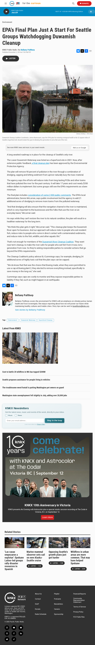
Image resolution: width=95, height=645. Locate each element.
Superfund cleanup (45, 320)
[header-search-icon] (73, 3)
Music (10, 415)
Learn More (47, 517)
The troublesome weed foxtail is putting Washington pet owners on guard (33, 387)
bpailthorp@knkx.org (81, 306)
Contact (38, 599)
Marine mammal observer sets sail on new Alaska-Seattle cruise (36, 556)
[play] (6, 11)
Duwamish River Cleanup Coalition (58, 242)
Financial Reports (79, 594)
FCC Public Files (79, 617)
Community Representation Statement (79, 600)
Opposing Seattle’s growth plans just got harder (58, 554)
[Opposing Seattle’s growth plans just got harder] (58, 542)
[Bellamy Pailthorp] (7, 299)
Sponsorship (58, 614)
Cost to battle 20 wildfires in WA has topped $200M (23, 372)
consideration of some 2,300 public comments (49, 195)
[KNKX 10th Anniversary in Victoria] (47, 466)
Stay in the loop (54, 420)
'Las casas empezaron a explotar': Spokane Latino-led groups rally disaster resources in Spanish (14, 560)
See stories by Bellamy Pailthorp (30, 310)
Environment (7, 22)
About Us (38, 594)
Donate (85, 3)
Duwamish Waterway (28, 320)
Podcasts (57, 599)
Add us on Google (79, 148)
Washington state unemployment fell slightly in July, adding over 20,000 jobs (34, 395)
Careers (57, 609)
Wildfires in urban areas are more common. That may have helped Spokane (80, 557)
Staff (37, 604)
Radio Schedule (40, 614)
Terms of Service (79, 607)
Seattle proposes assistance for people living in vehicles (26, 379)
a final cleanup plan (40, 163)
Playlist (56, 594)
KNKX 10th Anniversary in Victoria (47, 505)
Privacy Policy (41, 424)
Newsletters (58, 604)
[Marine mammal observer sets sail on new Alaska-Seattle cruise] (36, 542)
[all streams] (91, 12)
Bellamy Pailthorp (28, 50)
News (20, 415)
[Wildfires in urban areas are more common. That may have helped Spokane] (80, 542)
